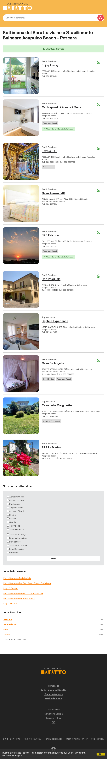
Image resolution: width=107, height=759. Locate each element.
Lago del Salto (10, 603)
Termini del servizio (53, 739)
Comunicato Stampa (53, 714)
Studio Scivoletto (11, 739)
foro (5, 629)
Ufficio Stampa (53, 709)
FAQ (53, 722)
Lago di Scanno (10, 588)
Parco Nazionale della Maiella (17, 578)
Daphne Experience (55, 321)
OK (100, 754)
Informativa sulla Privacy (77, 739)
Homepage (53, 686)
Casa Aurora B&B (53, 193)
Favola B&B (49, 151)
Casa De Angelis (53, 363)
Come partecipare (53, 694)
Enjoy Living (50, 65)
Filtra (53, 558)
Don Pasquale (51, 279)
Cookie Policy (97, 739)
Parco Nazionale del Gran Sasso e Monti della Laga (27, 583)
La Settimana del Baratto (53, 690)
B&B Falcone (50, 235)
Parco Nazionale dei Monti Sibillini (19, 598)
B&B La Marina (51, 447)
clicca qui (62, 752)
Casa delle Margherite (57, 405)
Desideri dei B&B (53, 698)
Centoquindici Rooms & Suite (61, 107)
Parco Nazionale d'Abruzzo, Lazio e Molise (23, 593)
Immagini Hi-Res (53, 718)
